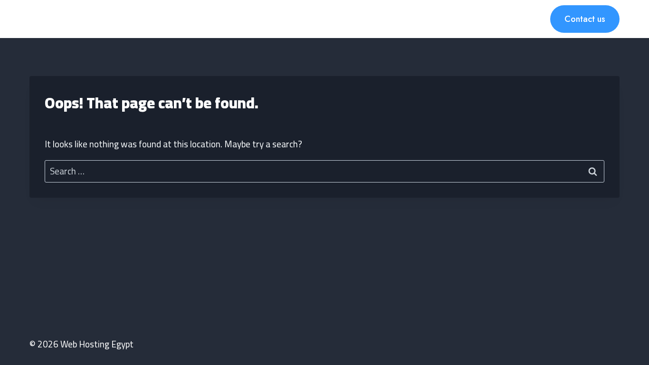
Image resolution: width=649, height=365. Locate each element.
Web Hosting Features (256, 19)
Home (191, 19)
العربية (457, 19)
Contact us (584, 19)
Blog (426, 19)
